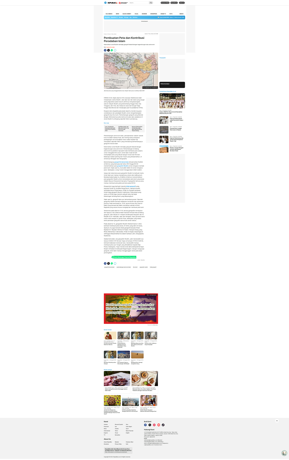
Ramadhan (117, 435)
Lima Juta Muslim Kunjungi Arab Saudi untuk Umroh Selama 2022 (110, 128)
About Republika (108, 442)
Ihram (109, 34)
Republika (107, 17)
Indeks (181, 13)
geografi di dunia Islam (121, 162)
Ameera (106, 424)
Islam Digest (129, 426)
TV (104, 435)
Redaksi (117, 442)
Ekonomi (144, 13)
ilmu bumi (135, 267)
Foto (170, 13)
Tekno (116, 430)
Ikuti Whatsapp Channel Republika (125, 257)
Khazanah (106, 426)
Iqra (116, 426)
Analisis (117, 428)
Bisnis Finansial (129, 430)
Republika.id (174, 2)
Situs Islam (114, 34)
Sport (127, 428)
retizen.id (181, 2)
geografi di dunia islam (109, 267)
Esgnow (106, 432)
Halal (136, 13)
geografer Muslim (123, 166)
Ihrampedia (153, 13)
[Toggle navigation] (105, 3)
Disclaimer (106, 444)
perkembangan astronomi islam (124, 267)
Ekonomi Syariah (119, 424)
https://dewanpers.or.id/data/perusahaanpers (116, 452)
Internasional (107, 430)
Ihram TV (163, 13)
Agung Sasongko (110, 47)
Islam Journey (127, 13)
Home (105, 34)
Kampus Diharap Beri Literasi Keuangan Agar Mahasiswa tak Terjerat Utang (137, 128)
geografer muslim (144, 267)
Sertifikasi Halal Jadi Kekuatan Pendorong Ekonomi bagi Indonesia (123, 128)
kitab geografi (131, 186)
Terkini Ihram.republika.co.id (167, 91)
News (117, 13)
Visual (116, 432)
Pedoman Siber (129, 442)
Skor (127, 424)
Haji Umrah (109, 13)
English (127, 432)
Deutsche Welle (165, 2)
